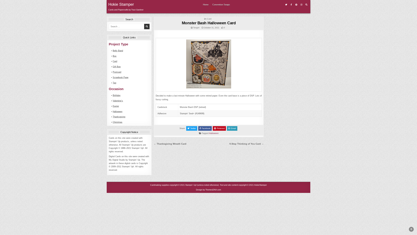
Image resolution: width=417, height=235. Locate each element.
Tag (114, 83)
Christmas (117, 122)
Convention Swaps (221, 4)
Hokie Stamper (121, 4)
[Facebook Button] (291, 5)
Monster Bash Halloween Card (209, 23)
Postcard (117, 72)
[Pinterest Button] (296, 5)
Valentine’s (118, 101)
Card (209, 19)
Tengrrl (196, 28)
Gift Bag (117, 66)
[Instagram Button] (301, 5)
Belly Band (118, 50)
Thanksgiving (119, 117)
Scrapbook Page (120, 77)
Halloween (214, 133)
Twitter (193, 128)
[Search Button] (306, 5)
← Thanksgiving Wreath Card (170, 144)
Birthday (117, 95)
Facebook (206, 128)
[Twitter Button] (286, 5)
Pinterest (221, 128)
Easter (116, 106)
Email (233, 128)
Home (205, 4)
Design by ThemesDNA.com (208, 190)
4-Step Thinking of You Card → (246, 144)
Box (114, 56)
